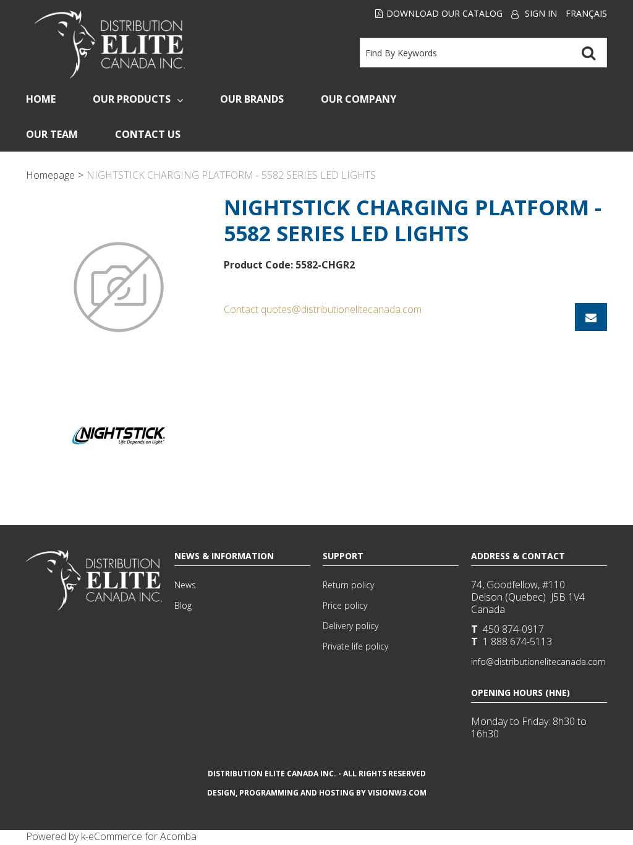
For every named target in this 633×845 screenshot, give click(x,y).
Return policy (348, 585)
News (185, 585)
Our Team (52, 134)
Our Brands (252, 99)
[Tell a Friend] (591, 317)
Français (586, 13)
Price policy (345, 605)
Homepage (50, 175)
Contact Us (148, 134)
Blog (183, 605)
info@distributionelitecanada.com (538, 661)
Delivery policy (350, 626)
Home (41, 99)
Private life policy (355, 646)
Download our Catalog (444, 13)
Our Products (132, 99)
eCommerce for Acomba (142, 836)
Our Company (358, 99)
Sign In (541, 13)
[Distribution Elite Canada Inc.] (110, 45)
